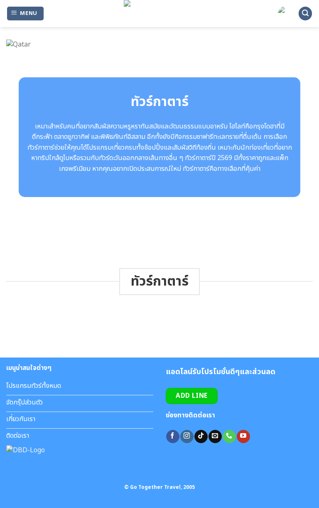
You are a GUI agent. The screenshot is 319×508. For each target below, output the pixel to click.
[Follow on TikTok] (200, 436)
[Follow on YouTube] (243, 436)
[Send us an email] (215, 436)
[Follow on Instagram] (186, 436)
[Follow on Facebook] (172, 436)
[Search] (305, 13)
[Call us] (229, 436)
